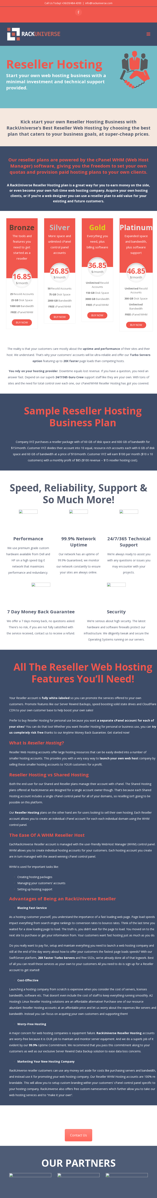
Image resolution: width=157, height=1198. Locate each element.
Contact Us (78, 1135)
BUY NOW (22, 322)
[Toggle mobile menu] (149, 34)
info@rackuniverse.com (98, 3)
